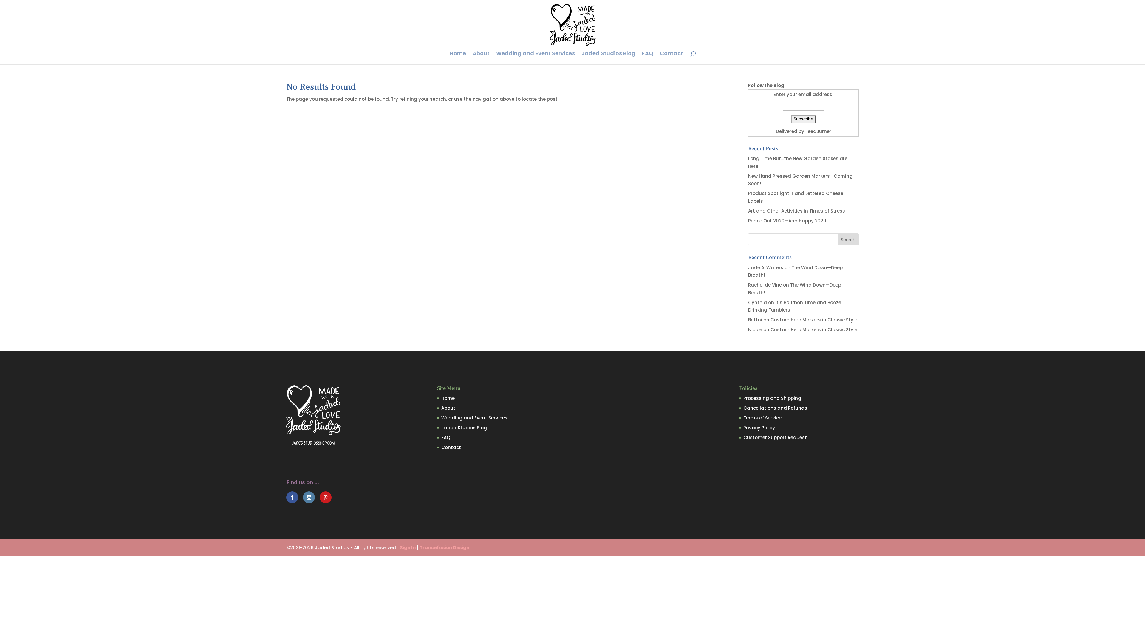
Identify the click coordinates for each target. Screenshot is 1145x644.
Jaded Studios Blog (608, 54)
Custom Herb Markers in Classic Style (813, 320)
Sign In (408, 547)
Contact (671, 54)
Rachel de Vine (765, 285)
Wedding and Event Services (535, 54)
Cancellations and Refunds (775, 408)
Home (458, 54)
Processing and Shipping (772, 398)
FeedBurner (818, 131)
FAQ (647, 54)
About (481, 54)
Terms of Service (762, 418)
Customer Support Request (775, 437)
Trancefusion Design (444, 547)
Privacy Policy (759, 428)
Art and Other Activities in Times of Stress (796, 211)
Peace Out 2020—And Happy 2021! (787, 221)
